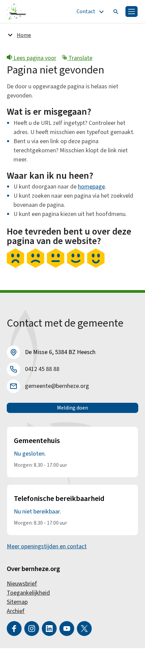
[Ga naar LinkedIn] (49, 628)
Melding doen (72, 408)
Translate (79, 58)
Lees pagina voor (34, 58)
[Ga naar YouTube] (66, 628)
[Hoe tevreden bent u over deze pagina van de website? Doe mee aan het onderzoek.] (56, 266)
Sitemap (17, 602)
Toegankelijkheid (28, 593)
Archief (16, 611)
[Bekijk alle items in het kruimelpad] (10, 34)
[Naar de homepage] (16, 11)
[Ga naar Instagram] (31, 628)
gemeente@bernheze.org (57, 386)
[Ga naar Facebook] (14, 628)
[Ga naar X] (84, 628)
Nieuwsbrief (22, 583)
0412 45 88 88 (42, 369)
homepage (91, 186)
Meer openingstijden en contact (47, 546)
